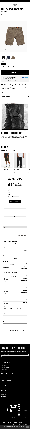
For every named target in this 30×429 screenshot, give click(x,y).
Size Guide (26, 61)
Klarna (2, 371)
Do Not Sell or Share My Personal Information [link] (11, 420)
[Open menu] (2, 4)
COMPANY (3, 385)
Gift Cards (3, 390)
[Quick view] (11, 166)
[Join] (27, 354)
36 (3, 66)
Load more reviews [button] (15, 335)
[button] (23, 264)
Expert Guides (4, 396)
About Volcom (4, 388)
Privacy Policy (9, 357)
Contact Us (3, 365)
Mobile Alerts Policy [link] (22, 417)
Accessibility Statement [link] (6, 422)
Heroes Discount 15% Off (6, 380)
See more (15, 222)
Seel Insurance (4, 376)
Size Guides (3, 392)
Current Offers (4, 378)
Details (2, 92)
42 (17, 66)
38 (8, 66)
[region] (15, 189)
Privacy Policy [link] (4, 417)
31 (8, 64)
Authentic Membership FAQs (7, 373)
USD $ (3, 409)
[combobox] (22, 235)
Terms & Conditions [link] (12, 417)
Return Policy (4, 369)
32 (13, 64)
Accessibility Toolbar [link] (17, 422)
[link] (19, 404)
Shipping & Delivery (5, 367)
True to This (3, 394)
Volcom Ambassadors (6, 398)
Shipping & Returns (5, 96)
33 (17, 64)
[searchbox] (15, 227)
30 (3, 64)
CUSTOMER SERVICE (6, 362)
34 (22, 64)
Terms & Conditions (18, 356)
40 (13, 66)
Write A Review (15, 201)
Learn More (3, 427)
